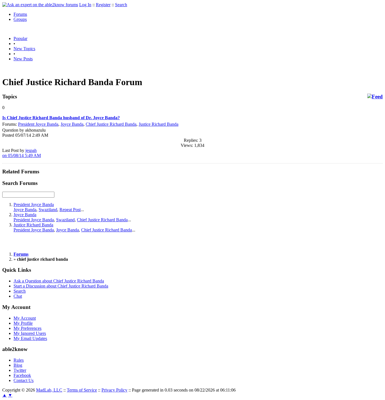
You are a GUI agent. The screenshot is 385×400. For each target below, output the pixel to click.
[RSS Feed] (375, 97)
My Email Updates (30, 338)
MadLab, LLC (49, 390)
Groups (20, 19)
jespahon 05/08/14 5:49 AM (21, 153)
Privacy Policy (114, 390)
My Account (25, 318)
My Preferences (27, 328)
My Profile (23, 323)
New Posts (23, 58)
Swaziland (48, 209)
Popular (20, 38)
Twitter (20, 370)
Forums (20, 14)
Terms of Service (82, 390)
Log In (85, 4)
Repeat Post (70, 209)
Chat (18, 296)
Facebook (22, 375)
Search (121, 4)
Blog (18, 365)
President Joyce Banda (38, 124)
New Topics (24, 48)
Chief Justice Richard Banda (111, 124)
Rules (19, 360)
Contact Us (24, 380)
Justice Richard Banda (158, 124)
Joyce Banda (72, 124)
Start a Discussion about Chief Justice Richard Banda (61, 286)
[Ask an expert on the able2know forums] (40, 4)
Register (103, 4)
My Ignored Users (30, 333)
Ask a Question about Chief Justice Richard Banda (59, 281)
